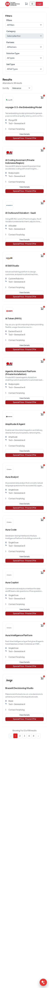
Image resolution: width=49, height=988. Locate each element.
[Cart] (26, 3)
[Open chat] (43, 982)
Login (39, 4)
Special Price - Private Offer (24, 138)
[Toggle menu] (32, 4)
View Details (24, 134)
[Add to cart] (42, 97)
